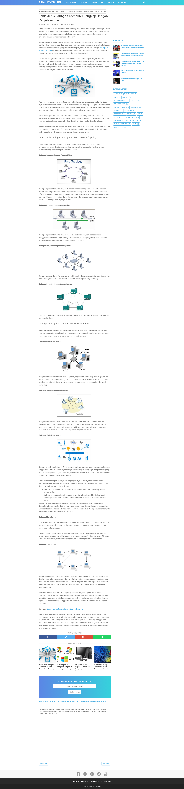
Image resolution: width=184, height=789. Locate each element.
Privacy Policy (95, 781)
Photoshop (128, 110)
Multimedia (134, 107)
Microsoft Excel (120, 104)
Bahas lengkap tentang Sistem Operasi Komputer (65, 609)
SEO (102, 2)
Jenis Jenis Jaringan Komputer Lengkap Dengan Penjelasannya (47, 667)
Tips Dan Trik (71, 2)
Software (83, 2)
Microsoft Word (120, 107)
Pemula (116, 110)
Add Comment (69, 24)
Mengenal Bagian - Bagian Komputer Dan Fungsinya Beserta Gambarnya (83, 668)
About (75, 781)
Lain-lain (133, 100)
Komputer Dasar (119, 100)
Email (116, 97)
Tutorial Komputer (120, 124)
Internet (125, 97)
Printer (129, 114)
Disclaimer (107, 781)
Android (117, 94)
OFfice (110, 2)
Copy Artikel (121, 2)
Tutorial (94, 2)
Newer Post (43, 764)
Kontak (83, 781)
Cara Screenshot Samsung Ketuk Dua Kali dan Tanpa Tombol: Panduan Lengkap (132, 63)
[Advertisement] (129, 22)
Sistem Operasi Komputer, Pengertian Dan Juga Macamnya (64, 667)
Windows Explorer (120, 127)
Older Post (106, 764)
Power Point (118, 114)
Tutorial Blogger (132, 120)
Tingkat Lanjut (131, 117)
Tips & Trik (117, 120)
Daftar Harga (129, 94)
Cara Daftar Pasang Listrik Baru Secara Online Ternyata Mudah (102, 667)
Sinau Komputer (50, 2)
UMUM (134, 124)
